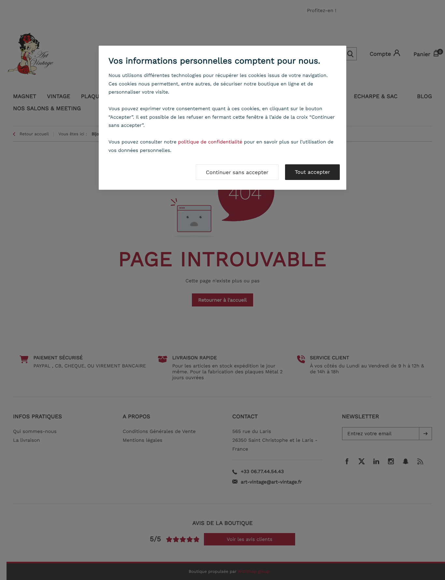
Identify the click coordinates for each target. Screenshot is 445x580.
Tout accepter (312, 172)
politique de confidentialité (210, 142)
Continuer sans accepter (237, 172)
